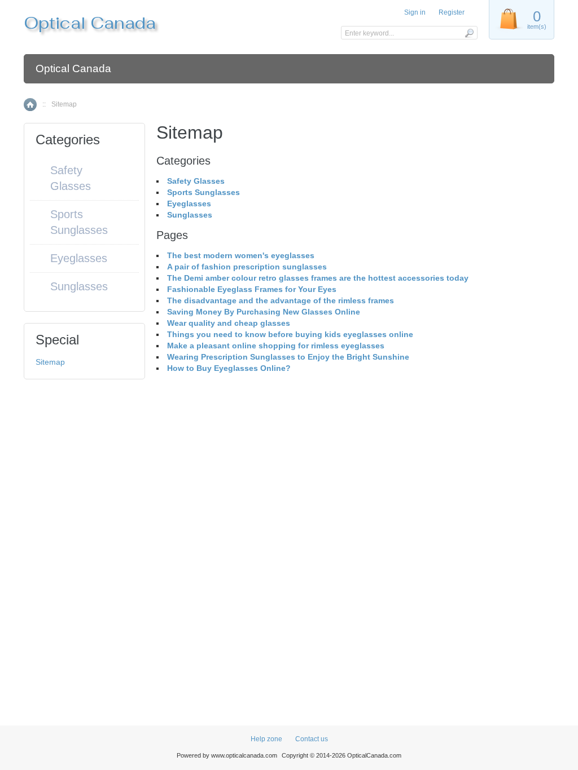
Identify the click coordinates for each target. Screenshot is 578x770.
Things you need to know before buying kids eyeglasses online (290, 334)
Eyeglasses (189, 203)
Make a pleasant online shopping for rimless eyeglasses (275, 345)
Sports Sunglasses (203, 192)
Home (30, 104)
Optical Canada (73, 68)
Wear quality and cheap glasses (228, 323)
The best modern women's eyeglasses (240, 255)
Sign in (415, 12)
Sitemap (50, 361)
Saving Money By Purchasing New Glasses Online (263, 311)
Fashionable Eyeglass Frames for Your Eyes (251, 289)
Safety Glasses (196, 180)
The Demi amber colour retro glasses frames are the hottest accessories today (317, 277)
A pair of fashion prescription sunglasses (247, 266)
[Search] (469, 32)
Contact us (311, 739)
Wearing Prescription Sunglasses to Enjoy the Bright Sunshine (288, 356)
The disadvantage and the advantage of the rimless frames (280, 300)
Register (452, 12)
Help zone (266, 739)
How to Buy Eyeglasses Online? (229, 368)
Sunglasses (189, 214)
